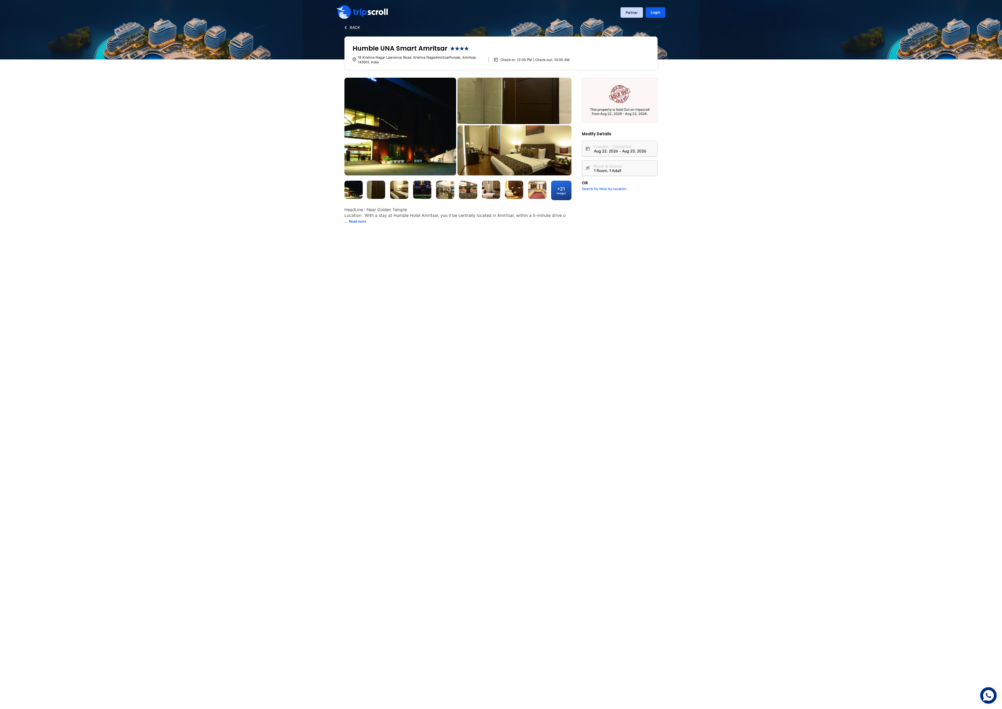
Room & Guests (608, 166)
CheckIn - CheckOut (612, 146)
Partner (632, 12)
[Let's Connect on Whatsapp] (988, 695)
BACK (355, 27)
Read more (357, 221)
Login (655, 12)
